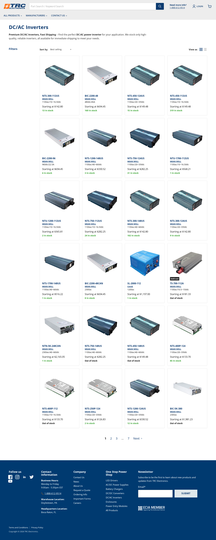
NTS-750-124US (135, 158)
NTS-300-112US (50, 95)
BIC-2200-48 (91, 95)
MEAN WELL (47, 99)
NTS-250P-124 (92, 408)
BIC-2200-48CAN (94, 283)
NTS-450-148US (135, 346)
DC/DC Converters (115, 493)
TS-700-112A (177, 283)
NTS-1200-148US (94, 158)
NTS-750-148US (93, 346)
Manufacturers (36, 15)
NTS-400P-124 (177, 346)
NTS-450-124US (135, 95)
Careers (77, 502)
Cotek (130, 286)
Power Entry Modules (116, 506)
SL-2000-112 (134, 283)
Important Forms (82, 498)
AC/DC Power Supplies (117, 484)
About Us (78, 485)
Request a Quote (81, 490)
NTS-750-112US (93, 220)
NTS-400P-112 (50, 408)
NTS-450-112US (178, 95)
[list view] (205, 49)
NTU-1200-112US (51, 220)
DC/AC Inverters (114, 497)
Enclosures (111, 501)
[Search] (160, 6)
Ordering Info (80, 494)
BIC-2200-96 (48, 158)
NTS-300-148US (135, 220)
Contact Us (58, 15)
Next (136, 438)
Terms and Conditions (18, 527)
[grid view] (201, 49)
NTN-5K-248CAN (51, 346)
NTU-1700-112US (179, 158)
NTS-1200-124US (136, 408)
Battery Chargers (114, 488)
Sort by (44, 49)
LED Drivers (112, 480)
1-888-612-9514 (177, 7)
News (76, 481)
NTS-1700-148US (51, 283)
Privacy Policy (37, 527)
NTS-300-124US (178, 220)
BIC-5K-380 (176, 408)
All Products (12, 15)
